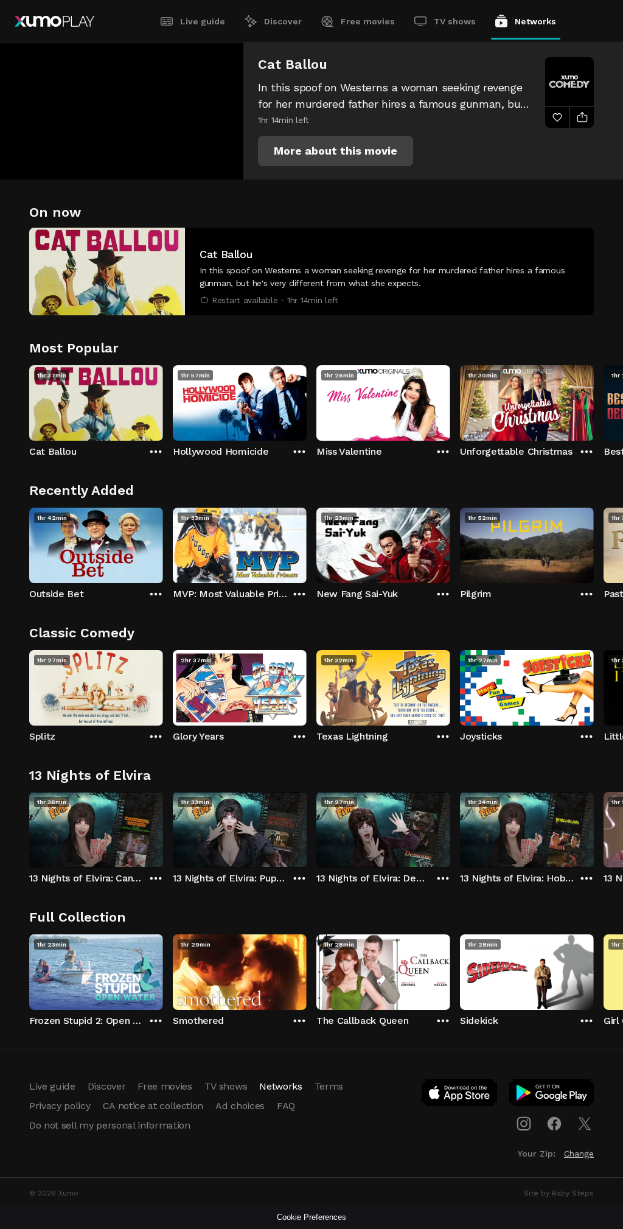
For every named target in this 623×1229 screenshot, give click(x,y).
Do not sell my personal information (109, 1125)
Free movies (368, 21)
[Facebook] (554, 1124)
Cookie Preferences (311, 1217)
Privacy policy (60, 1106)
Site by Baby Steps (559, 1193)
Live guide (202, 21)
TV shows (455, 21)
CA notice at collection (153, 1106)
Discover (283, 21)
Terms (329, 1086)
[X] (585, 1124)
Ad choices (240, 1106)
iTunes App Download (460, 1095)
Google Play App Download (552, 1095)
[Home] (54, 21)
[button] (335, 151)
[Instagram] (524, 1124)
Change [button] (579, 1153)
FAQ (286, 1106)
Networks (535, 21)
